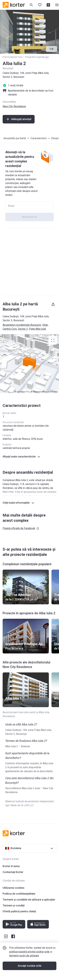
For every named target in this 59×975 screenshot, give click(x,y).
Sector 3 (23, 328)
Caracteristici (38, 138)
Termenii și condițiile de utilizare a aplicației (29, 899)
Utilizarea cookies (13, 887)
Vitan (45, 324)
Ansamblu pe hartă (14, 138)
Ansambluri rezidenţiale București (22, 324)
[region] (29, 363)
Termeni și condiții (14, 905)
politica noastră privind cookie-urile (29, 951)
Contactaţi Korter (13, 872)
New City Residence (14, 106)
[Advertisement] (29, 261)
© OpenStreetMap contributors (44, 392)
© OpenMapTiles (22, 392)
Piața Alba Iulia (37, 328)
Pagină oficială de (19, 528)
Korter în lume (11, 866)
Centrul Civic (10, 328)
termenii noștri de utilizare (24, 955)
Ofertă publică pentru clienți (19, 911)
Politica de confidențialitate (19, 893)
